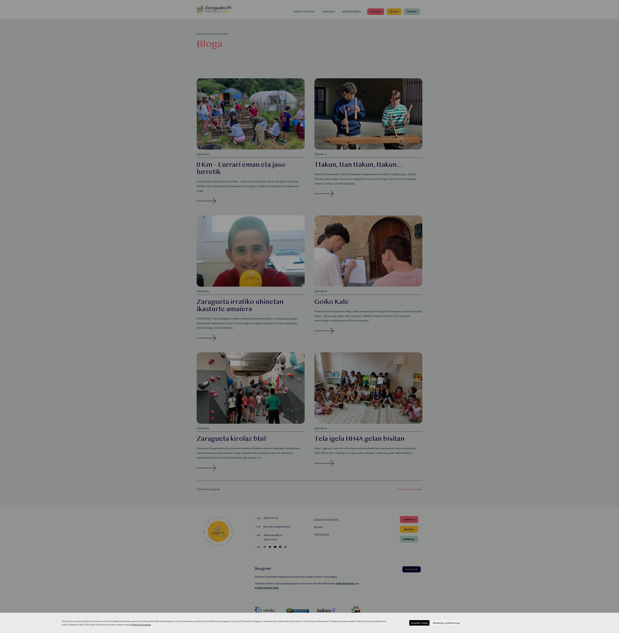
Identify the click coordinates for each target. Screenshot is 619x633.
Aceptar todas (419, 622)
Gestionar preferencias (446, 622)
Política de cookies (141, 624)
